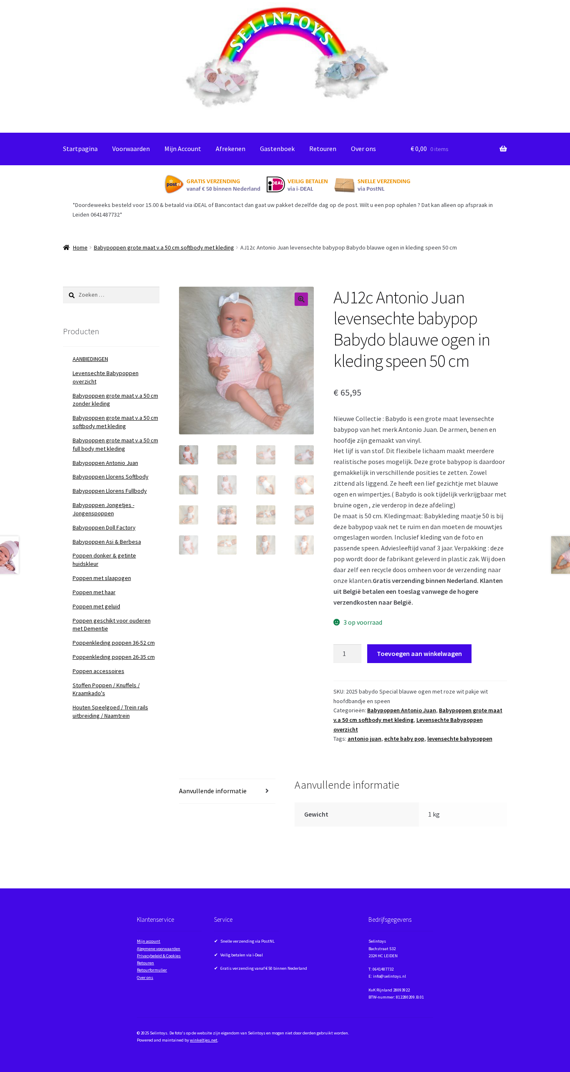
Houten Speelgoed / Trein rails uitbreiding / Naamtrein (110, 711)
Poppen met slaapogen (102, 578)
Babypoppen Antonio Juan (401, 710)
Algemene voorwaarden (158, 948)
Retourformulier (152, 970)
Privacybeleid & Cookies (159, 955)
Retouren (322, 148)
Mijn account (148, 941)
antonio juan (364, 738)
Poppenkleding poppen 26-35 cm (114, 657)
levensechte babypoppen (459, 738)
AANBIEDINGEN (90, 359)
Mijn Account (182, 148)
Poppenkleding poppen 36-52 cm (114, 642)
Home (80, 247)
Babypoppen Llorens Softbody (111, 476)
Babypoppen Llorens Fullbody (110, 490)
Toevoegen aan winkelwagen (419, 653)
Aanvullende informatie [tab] (213, 791)
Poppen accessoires (98, 671)
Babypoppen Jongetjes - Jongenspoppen (103, 509)
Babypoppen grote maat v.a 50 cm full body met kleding (115, 444)
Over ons (363, 148)
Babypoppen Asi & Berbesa (107, 541)
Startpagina (80, 148)
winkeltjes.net (203, 1040)
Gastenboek (277, 148)
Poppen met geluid (96, 606)
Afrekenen (230, 148)
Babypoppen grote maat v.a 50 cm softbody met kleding (164, 247)
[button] (301, 299)
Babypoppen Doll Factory (104, 527)
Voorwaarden (131, 148)
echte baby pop (404, 738)
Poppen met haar (94, 592)
